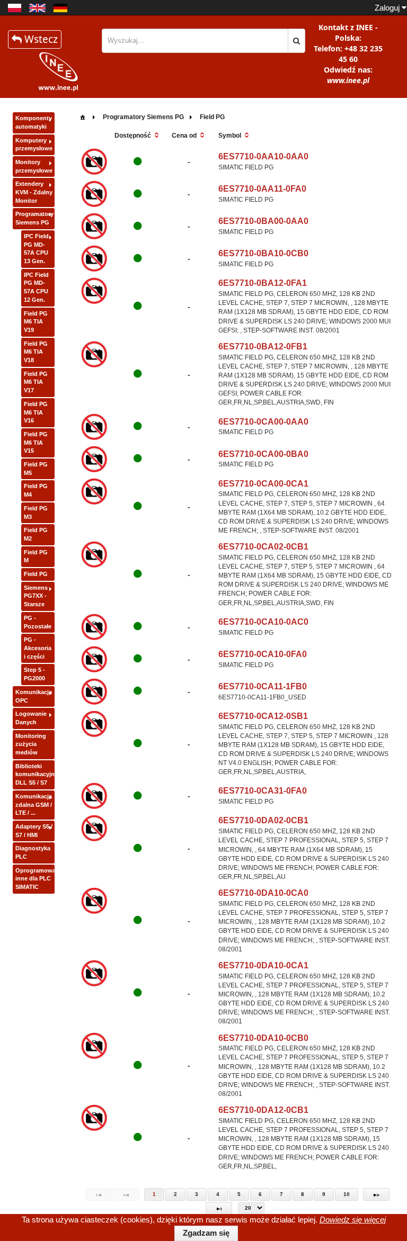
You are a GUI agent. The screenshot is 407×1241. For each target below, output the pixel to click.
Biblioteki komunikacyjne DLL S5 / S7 (35, 774)
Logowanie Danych (31, 718)
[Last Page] (219, 1208)
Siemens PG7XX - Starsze (36, 595)
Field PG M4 (36, 490)
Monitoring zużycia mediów (30, 744)
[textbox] (195, 41)
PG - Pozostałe (37, 622)
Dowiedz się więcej (353, 1219)
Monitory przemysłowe (33, 166)
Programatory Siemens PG (34, 218)
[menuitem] (82, 116)
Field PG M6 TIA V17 (36, 382)
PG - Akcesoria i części (37, 647)
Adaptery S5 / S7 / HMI (33, 830)
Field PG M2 (36, 534)
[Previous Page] (126, 1194)
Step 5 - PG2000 (34, 674)
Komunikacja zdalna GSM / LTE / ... (33, 804)
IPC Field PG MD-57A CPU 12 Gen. (36, 287)
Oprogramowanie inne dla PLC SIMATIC (35, 878)
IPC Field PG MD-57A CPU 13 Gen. (36, 248)
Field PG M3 (36, 512)
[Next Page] (376, 1194)
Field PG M (36, 556)
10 (346, 1194)
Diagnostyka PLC (32, 852)
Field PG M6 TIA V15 (36, 442)
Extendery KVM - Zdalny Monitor (33, 192)
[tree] (33, 503)
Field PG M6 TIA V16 (36, 412)
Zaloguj (388, 7)
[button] (296, 41)
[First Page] (98, 1194)
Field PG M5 (36, 468)
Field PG (36, 574)
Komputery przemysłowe (33, 144)
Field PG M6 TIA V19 (36, 321)
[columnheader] (137, 136)
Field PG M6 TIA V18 (36, 351)
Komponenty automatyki (33, 122)
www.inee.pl (348, 80)
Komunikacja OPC (33, 696)
